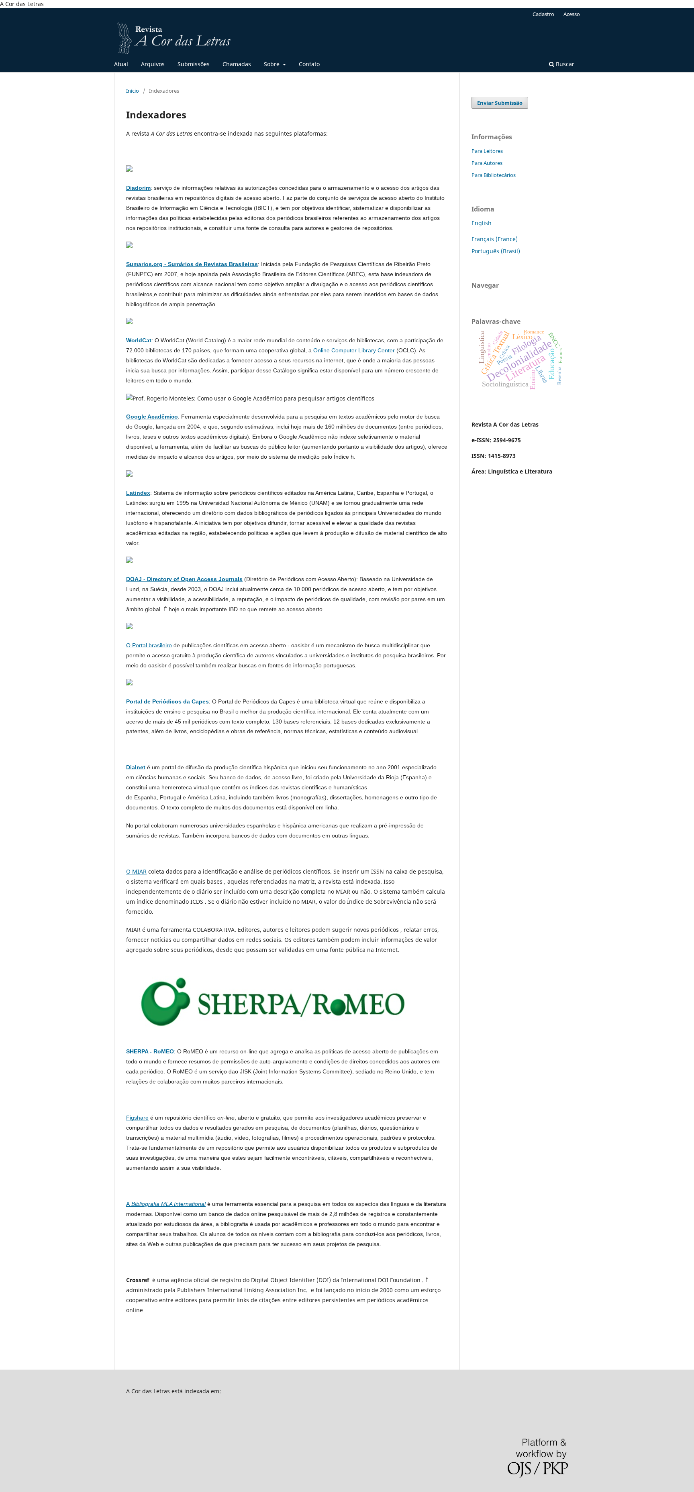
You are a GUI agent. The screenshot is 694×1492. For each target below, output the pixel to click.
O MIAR (136, 871)
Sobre (272, 64)
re (146, 1117)
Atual (121, 64)
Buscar (564, 64)
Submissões (194, 64)
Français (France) (495, 239)
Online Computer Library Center (354, 350)
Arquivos (153, 64)
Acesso (571, 14)
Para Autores (487, 163)
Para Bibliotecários (494, 175)
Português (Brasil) (496, 251)
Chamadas (236, 64)
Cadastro (543, 14)
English (482, 223)
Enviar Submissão (500, 102)
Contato (309, 64)
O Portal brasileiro (149, 645)
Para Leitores (487, 150)
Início (132, 90)
